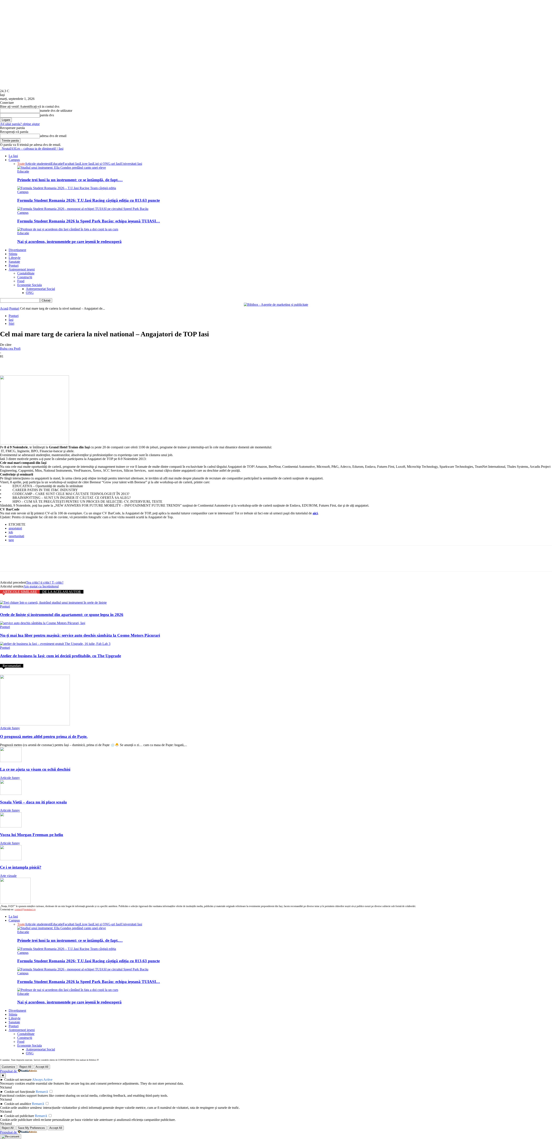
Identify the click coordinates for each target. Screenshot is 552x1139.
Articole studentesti (38, 163)
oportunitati (16, 536)
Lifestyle (14, 258)
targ (11, 540)
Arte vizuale (8, 875)
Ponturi (14, 265)
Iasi (11, 319)
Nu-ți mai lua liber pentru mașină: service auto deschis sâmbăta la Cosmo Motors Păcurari (80, 635)
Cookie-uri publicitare (19, 1116)
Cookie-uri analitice (17, 1104)
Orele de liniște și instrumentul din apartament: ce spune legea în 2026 (61, 614)
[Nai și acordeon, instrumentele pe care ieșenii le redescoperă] (67, 229)
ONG (30, 293)
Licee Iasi (86, 163)
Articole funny (10, 728)
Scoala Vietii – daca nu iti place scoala (33, 802)
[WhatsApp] (54, 363)
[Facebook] (7, 363)
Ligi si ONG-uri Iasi (107, 163)
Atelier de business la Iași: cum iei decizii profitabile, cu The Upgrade (60, 656)
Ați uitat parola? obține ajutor (20, 124)
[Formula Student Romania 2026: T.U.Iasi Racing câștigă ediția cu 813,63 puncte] (66, 188)
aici (315, 513)
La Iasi (13, 156)
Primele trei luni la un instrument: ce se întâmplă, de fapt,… (70, 180)
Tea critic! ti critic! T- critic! (44, 582)
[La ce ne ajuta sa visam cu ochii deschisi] (11, 761)
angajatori (15, 528)
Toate (21, 163)
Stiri (11, 323)
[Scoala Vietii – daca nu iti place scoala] (11, 794)
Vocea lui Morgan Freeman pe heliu (31, 834)
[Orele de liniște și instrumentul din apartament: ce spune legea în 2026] (53, 602)
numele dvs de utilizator (56, 110)
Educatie (57, 163)
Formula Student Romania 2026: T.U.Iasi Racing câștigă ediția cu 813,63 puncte (88, 200)
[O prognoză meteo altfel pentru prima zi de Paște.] (35, 724)
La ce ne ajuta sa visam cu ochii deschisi (35, 769)
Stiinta (13, 254)
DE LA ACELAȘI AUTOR (61, 592)
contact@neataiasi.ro (25, 909)
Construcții (24, 277)
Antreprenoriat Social (40, 289)
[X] (23, 363)
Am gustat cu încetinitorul (41, 586)
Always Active (42, 1079)
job (11, 532)
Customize (8, 1066)
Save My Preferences (31, 1128)
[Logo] (0, 148)
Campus (14, 160)
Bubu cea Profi (10, 348)
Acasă (4, 308)
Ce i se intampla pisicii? (20, 867)
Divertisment (17, 250)
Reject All (25, 1066)
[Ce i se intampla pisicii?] (11, 859)
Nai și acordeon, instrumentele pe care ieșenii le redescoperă (69, 241)
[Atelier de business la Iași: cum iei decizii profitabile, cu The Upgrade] (55, 644)
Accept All (42, 1066)
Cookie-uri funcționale (19, 1091)
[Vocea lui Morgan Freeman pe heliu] (11, 826)
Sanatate (14, 261)
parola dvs (47, 115)
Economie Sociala (29, 285)
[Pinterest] (38, 363)
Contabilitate (25, 273)
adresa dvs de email (53, 136)
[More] (69, 362)
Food (20, 281)
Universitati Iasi (131, 163)
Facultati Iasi (71, 163)
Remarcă (42, 1091)
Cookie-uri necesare (17, 1079)
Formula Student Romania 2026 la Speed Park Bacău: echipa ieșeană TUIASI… (88, 221)
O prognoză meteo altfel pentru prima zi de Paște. (44, 736)
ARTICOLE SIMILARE (20, 592)
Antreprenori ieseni (22, 269)
